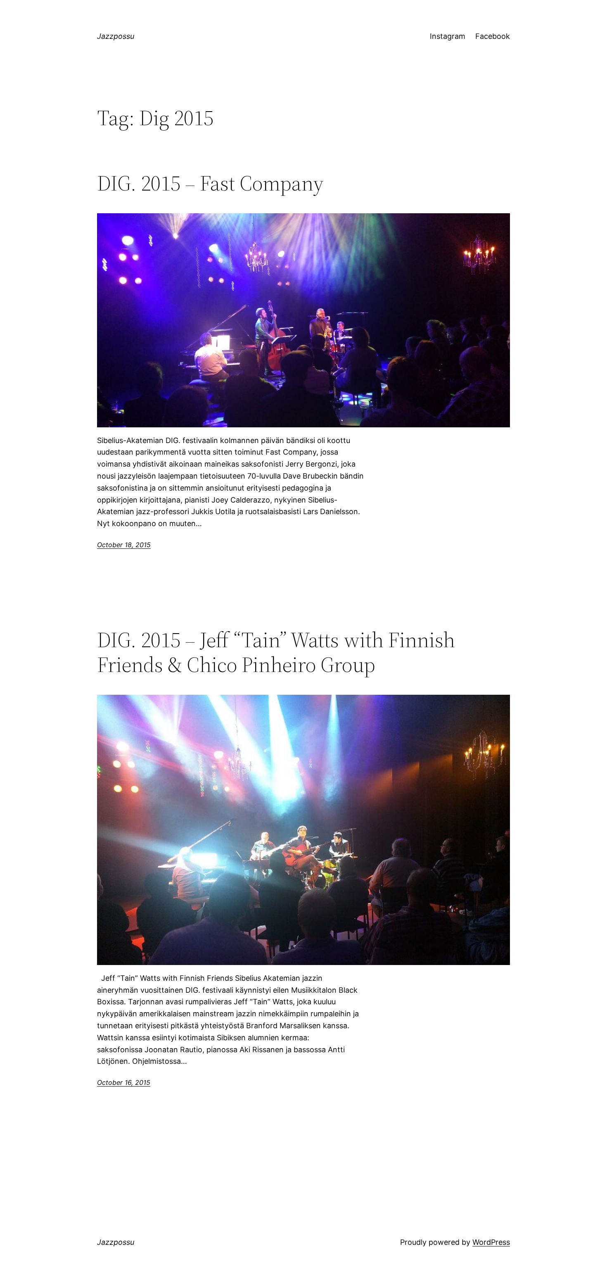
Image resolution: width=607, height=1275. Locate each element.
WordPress (491, 1242)
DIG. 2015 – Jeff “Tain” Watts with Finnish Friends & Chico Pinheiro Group (276, 652)
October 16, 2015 (123, 1082)
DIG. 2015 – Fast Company (210, 183)
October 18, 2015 (124, 545)
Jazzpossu (115, 36)
